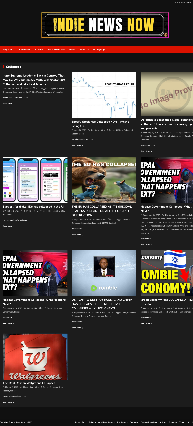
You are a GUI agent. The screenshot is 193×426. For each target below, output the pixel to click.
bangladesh (166, 219)
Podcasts (173, 422)
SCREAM (104, 223)
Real (61, 387)
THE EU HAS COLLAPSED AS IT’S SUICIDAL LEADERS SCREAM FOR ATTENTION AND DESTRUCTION (102, 211)
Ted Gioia (95, 130)
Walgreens (15, 391)
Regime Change (147, 229)
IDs (4, 214)
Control (60, 88)
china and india (184, 219)
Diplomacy (7, 92)
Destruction (86, 223)
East (15, 92)
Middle (32, 92)
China (123, 313)
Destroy (84, 316)
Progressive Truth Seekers (173, 308)
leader (25, 92)
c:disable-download (149, 312)
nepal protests (157, 226)
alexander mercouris (151, 219)
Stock (81, 134)
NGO (182, 226)
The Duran (169, 215)
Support (9, 214)
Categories (7, 49)
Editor (166, 133)
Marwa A (27, 88)
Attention (126, 220)
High (161, 136)
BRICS (174, 219)
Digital (61, 211)
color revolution (148, 222)
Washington (58, 92)
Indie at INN (101, 220)
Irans (19, 92)
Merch (72, 49)
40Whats (119, 130)
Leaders (95, 223)
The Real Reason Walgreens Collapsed (29, 383)
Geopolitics (187, 222)
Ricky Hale (28, 211)
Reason (6, 391)
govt (98, 316)
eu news (158, 222)
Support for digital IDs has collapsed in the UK (34, 207)
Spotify (75, 134)
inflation (174, 136)
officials (187, 136)
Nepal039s (168, 226)
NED (142, 226)
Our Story (38, 49)
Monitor (39, 92)
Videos (182, 422)
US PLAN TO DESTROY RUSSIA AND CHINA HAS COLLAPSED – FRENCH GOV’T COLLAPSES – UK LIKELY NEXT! (102, 304)
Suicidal (112, 223)
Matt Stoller (28, 387)
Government (8, 312)
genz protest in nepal (172, 222)
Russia (108, 316)
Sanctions (145, 140)
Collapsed (52, 88)
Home (77, 422)
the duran (175, 229)
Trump (183, 229)
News (176, 226)
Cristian (172, 312)
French (92, 316)
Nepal (147, 226)
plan (102, 316)
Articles (163, 422)
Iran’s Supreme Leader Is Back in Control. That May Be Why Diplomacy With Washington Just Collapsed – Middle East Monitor (34, 80)
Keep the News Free (55, 49)
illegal (167, 136)
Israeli (188, 312)
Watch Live (84, 49)
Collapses (76, 316)
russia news (160, 229)
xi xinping (145, 233)
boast (187, 133)
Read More (7, 104)
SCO (168, 229)
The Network (24, 49)
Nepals (17, 312)
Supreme (48, 92)
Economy (154, 136)
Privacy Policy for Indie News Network (98, 422)
